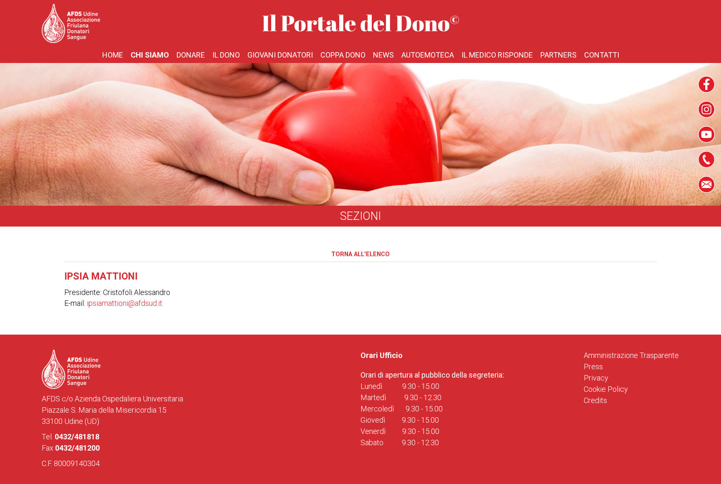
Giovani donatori (280, 54)
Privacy (596, 377)
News (383, 54)
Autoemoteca (427, 54)
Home (112, 54)
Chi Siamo (150, 54)
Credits (595, 400)
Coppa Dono (343, 54)
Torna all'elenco (360, 254)
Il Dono (226, 54)
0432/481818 (77, 436)
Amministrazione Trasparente (631, 355)
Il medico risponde (497, 54)
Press (593, 366)
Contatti (601, 54)
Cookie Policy (606, 389)
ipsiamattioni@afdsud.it (124, 303)
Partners (558, 54)
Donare (190, 54)
